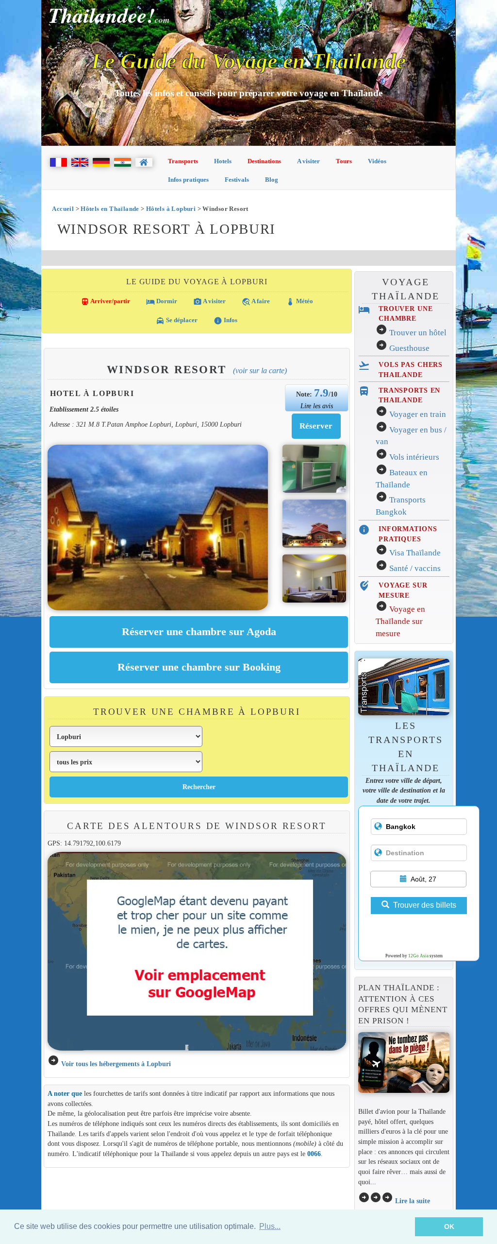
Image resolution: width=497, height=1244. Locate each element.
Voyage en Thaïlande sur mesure (400, 621)
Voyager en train (417, 414)
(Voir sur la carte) (260, 370)
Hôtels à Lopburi (171, 208)
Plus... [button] (270, 1226)
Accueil (63, 208)
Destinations (264, 161)
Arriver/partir (105, 301)
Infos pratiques (188, 179)
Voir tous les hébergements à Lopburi (116, 1064)
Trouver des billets (424, 905)
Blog (271, 179)
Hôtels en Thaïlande (110, 208)
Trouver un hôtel (418, 332)
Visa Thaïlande (415, 552)
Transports (183, 161)
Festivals (237, 179)
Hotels (223, 161)
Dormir (161, 301)
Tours (344, 161)
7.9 (321, 392)
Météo (299, 301)
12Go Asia (418, 955)
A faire (256, 301)
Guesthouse (409, 348)
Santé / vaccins (415, 568)
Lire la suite (412, 1201)
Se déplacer (177, 320)
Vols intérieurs (414, 457)
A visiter (308, 161)
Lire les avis (316, 406)
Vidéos (377, 161)
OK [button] (449, 1226)
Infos (225, 320)
